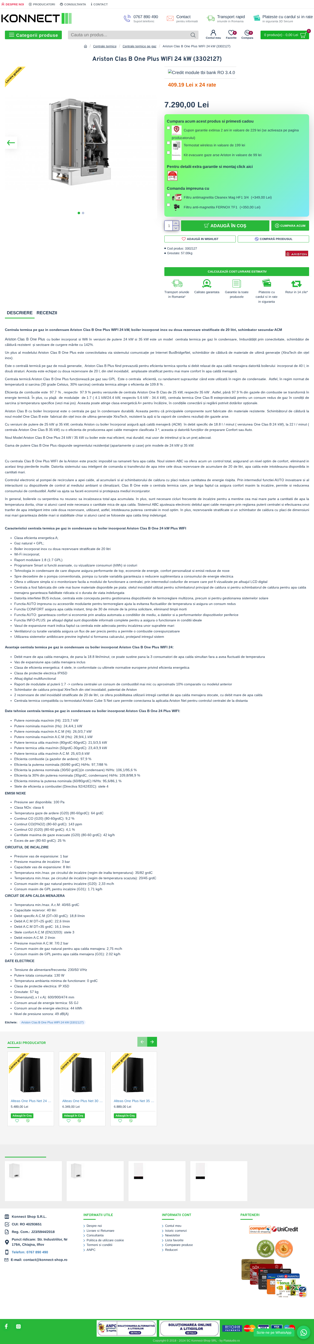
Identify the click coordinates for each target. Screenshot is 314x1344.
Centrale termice (105, 46)
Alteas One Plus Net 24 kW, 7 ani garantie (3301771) (31, 1101)
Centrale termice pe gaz (140, 46)
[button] (11, 143)
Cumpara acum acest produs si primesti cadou (210, 121)
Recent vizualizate (25, 1153)
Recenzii (47, 312)
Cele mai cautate (64, 1153)
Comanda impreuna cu (188, 188)
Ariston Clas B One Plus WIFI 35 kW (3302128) (103, 1168)
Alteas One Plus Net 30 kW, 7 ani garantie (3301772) (83, 1101)
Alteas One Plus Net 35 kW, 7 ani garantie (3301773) (135, 1101)
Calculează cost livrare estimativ (237, 271)
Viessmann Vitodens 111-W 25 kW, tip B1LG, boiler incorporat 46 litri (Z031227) (226, 1172)
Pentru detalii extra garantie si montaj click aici (210, 166)
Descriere (20, 312)
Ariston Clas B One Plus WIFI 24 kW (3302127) (52, 1022)
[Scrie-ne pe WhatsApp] (303, 1332)
